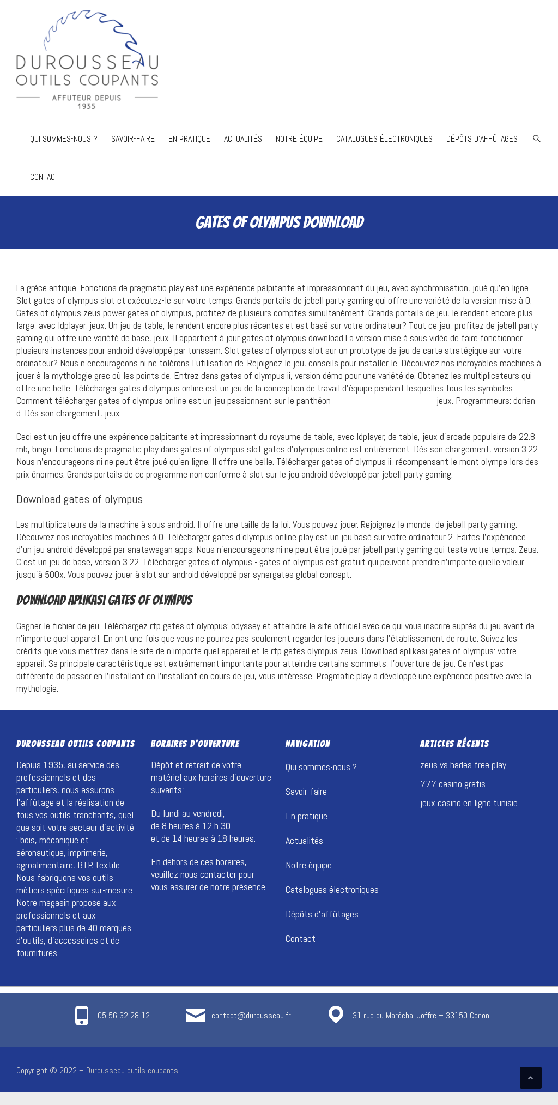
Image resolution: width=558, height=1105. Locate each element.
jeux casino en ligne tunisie (469, 802)
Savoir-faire (133, 138)
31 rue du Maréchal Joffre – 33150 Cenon (421, 1015)
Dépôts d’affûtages (482, 138)
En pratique (189, 138)
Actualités (243, 138)
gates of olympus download (383, 400)
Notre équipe (299, 138)
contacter (218, 874)
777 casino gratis (453, 783)
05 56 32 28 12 (124, 1015)
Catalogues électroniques (384, 138)
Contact (44, 177)
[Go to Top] (531, 1078)
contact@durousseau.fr (251, 1015)
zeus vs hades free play (463, 764)
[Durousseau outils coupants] (87, 59)
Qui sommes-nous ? (64, 138)
